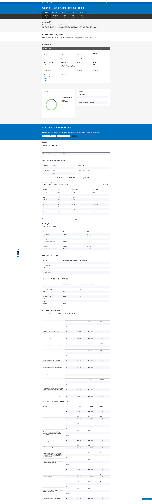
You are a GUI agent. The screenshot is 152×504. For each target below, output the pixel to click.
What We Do (44, 2)
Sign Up (74, 135)
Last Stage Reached (48, 72)
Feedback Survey (146, 499)
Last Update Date (64, 72)
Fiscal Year (96, 62)
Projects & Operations (51, 2)
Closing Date (96, 68)
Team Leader (80, 52)
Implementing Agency (65, 62)
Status (62, 52)
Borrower (95, 53)
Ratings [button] (73, 15)
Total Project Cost (48, 62)
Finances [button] (64, 15)
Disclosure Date (64, 57)
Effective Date (96, 57)
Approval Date (80, 57)
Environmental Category (66, 68)
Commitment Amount (48, 68)
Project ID (46, 52)
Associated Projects (48, 76)
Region (78, 62)
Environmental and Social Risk (83, 68)
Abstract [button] (47, 15)
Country (46, 57)
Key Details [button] (55, 15)
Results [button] (82, 15)
